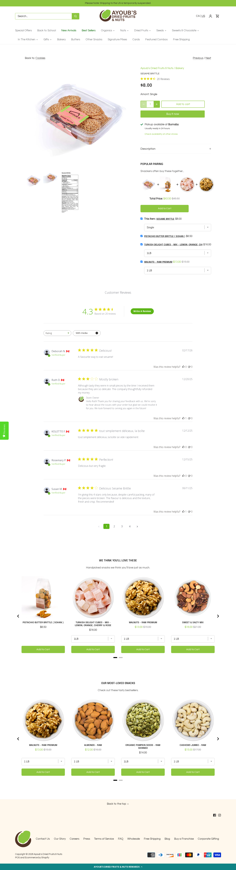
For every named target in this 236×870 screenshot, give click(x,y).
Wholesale (133, 838)
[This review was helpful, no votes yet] (183, 367)
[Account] (210, 16)
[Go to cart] (217, 16)
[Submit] (75, 16)
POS (17, 857)
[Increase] (157, 104)
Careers (74, 838)
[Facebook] (214, 815)
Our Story (60, 838)
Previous (198, 58)
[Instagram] (219, 815)
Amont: (144, 94)
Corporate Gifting (208, 838)
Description (147, 148)
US (203, 16)
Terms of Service (104, 838)
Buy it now (172, 114)
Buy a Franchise (184, 838)
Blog (167, 838)
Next (208, 58)
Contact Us (43, 838)
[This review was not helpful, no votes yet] (189, 367)
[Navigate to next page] (137, 526)
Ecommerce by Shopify (37, 857)
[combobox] (57, 333)
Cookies (40, 58)
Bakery (179, 68)
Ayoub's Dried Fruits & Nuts (156, 68)
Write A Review (142, 311)
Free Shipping (152, 838)
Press (86, 838)
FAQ (120, 838)
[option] (33, 180)
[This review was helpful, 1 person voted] (183, 418)
